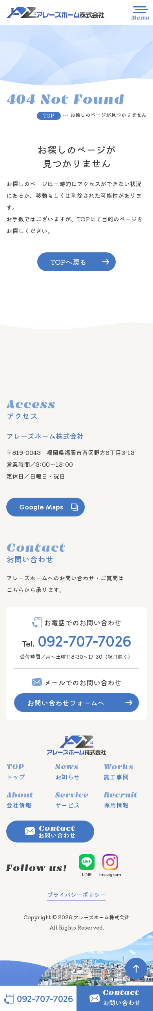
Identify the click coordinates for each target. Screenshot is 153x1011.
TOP (49, 115)
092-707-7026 (84, 641)
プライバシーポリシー (76, 894)
